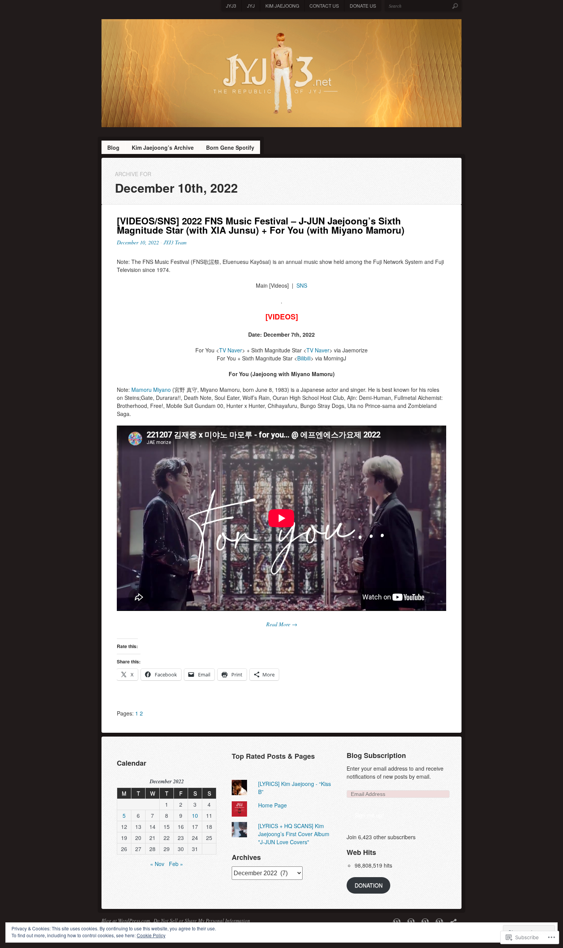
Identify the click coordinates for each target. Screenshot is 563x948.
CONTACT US (324, 5)
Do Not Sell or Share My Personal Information (202, 920)
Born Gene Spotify (230, 147)
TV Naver (230, 350)
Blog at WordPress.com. (126, 920)
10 (195, 815)
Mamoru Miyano (151, 389)
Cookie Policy (151, 935)
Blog (113, 147)
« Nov (157, 864)
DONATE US (363, 5)
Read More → (281, 624)
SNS (301, 285)
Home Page (272, 805)
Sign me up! (369, 815)
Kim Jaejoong (282, 5)
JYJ (251, 5)
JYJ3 (231, 5)
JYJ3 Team (175, 242)
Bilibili (304, 358)
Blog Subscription (376, 755)
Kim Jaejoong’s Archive (163, 147)
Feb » (176, 864)
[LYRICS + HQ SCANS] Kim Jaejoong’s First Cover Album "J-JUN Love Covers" (293, 834)
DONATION (369, 885)
